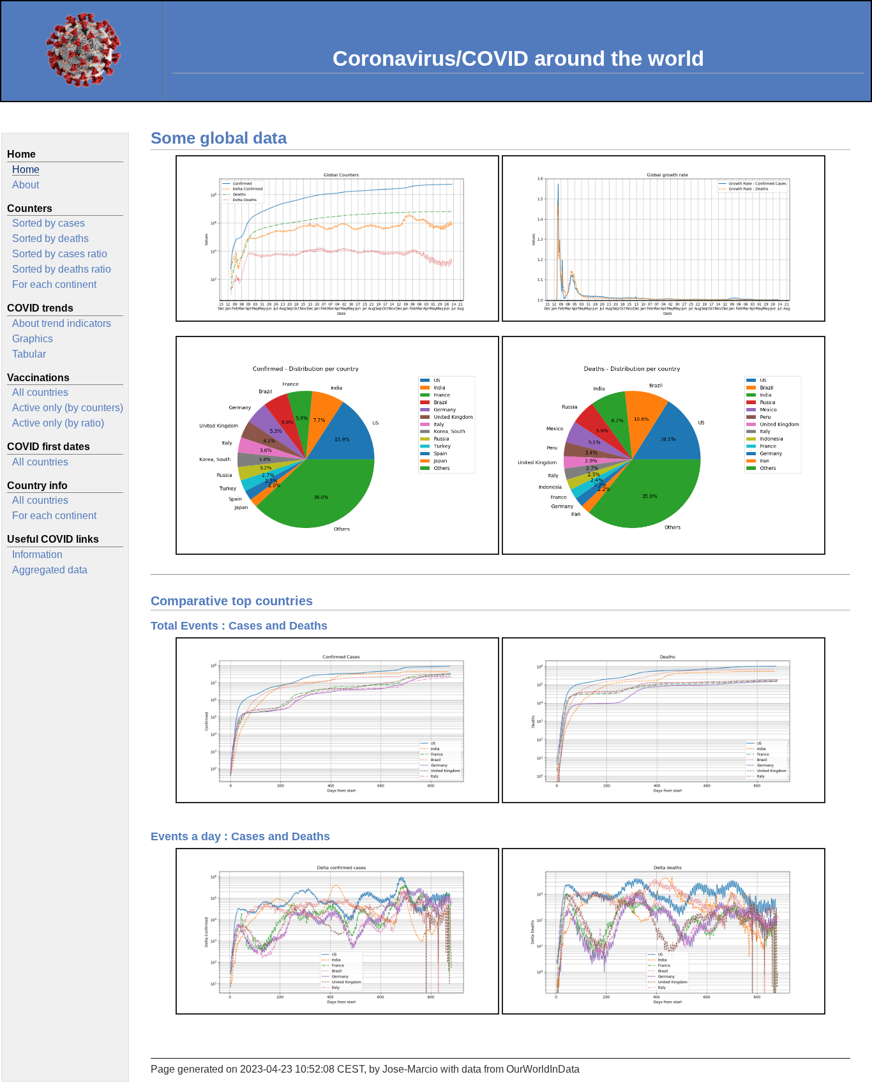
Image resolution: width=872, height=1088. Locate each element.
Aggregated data (49, 569)
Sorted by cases (48, 223)
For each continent (54, 284)
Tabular (29, 354)
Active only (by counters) (67, 407)
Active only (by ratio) (58, 423)
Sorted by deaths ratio (61, 269)
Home (26, 169)
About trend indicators (61, 323)
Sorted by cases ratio (59, 253)
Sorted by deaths (50, 238)
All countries (40, 392)
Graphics (32, 338)
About (25, 184)
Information (37, 554)
